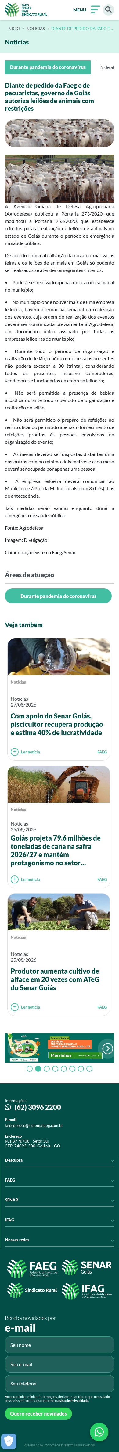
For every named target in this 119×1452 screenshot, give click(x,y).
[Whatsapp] (99, 1432)
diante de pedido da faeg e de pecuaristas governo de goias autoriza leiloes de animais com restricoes (81, 29)
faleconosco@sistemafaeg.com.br (34, 1125)
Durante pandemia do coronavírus (58, 596)
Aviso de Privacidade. (73, 1401)
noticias (36, 29)
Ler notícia (30, 751)
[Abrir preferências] (8, 1441)
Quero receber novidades (38, 1413)
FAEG (102, 751)
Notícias (18, 682)
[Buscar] (108, 10)
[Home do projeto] (26, 10)
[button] (107, 1049)
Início (13, 29)
